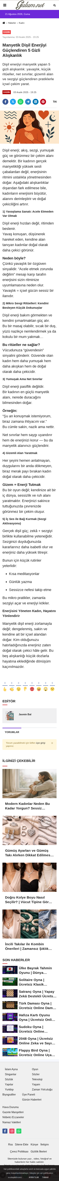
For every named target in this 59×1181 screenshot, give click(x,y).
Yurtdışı (9, 1089)
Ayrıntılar (34, 1177)
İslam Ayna (11, 1069)
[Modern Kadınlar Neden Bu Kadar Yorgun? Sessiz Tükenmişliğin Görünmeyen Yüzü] (29, 783)
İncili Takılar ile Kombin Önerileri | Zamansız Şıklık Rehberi (27, 946)
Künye (34, 1144)
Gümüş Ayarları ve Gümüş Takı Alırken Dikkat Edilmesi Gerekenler (28, 853)
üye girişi (40, 743)
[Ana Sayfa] (3, 23)
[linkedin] (36, 102)
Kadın (21, 23)
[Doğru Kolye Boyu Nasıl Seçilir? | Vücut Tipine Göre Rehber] (29, 877)
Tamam (45, 1177)
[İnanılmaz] (45, 684)
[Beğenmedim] (25, 684)
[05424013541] (18, 1131)
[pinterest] (43, 102)
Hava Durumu (10, 1107)
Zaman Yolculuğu (42, 1089)
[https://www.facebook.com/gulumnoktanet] (4, 1131)
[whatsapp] (20, 102)
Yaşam (36, 1084)
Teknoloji (37, 1079)
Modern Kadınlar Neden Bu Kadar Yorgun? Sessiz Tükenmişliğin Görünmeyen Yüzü (28, 806)
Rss (10, 1144)
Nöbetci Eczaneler (13, 1117)
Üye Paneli (28, 1094)
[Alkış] (11, 684)
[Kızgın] (32, 684)
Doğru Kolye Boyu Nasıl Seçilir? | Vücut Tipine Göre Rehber (28, 899)
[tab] (11, 732)
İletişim (44, 1144)
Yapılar (9, 1084)
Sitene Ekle (21, 1144)
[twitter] (13, 102)
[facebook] (5, 102)
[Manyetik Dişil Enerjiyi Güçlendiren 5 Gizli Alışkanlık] (29, 127)
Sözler (35, 1074)
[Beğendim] (5, 684)
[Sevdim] (18, 684)
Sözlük (9, 1079)
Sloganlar (10, 1074)
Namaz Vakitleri (11, 1122)
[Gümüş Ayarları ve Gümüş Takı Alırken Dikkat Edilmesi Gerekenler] (29, 830)
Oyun (35, 1069)
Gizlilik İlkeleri (39, 1151)
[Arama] (54, 5)
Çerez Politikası (19, 1151)
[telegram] (28, 102)
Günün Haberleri (31, 1099)
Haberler (12, 23)
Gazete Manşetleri (13, 1112)
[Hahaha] (38, 684)
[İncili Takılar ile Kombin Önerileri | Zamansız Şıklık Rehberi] (29, 924)
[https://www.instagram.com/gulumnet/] (11, 1131)
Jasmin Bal (25, 714)
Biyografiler (9, 1094)
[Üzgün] (52, 684)
